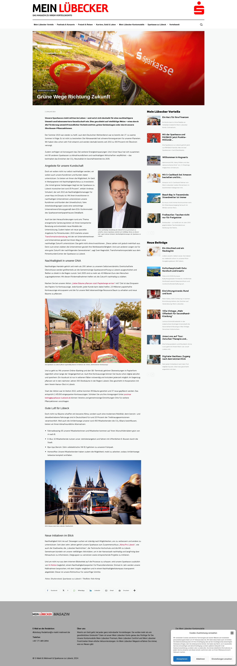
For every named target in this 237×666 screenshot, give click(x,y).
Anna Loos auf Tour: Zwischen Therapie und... (175, 338)
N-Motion (53, 565)
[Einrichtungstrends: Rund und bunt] (154, 294)
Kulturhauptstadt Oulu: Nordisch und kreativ (174, 269)
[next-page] (152, 233)
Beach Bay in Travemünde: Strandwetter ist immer (175, 196)
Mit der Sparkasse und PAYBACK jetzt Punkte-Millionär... (174, 137)
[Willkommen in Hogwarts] (154, 160)
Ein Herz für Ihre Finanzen (175, 117)
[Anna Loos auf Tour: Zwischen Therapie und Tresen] (154, 339)
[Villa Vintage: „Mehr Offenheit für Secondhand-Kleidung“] (154, 314)
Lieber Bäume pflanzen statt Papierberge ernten (93, 283)
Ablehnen (200, 659)
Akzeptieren (182, 659)
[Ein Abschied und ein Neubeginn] (154, 251)
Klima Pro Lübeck (127, 544)
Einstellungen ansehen (222, 659)
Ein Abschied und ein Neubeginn (173, 249)
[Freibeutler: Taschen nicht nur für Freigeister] (154, 218)
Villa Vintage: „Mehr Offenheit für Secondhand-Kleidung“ (176, 313)
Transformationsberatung (56, 236)
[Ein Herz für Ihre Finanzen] (154, 120)
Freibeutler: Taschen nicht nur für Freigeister (175, 216)
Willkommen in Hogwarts (175, 157)
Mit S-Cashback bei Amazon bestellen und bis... (176, 176)
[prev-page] (148, 233)
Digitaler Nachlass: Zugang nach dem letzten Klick (176, 358)
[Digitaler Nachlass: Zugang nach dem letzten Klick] (154, 359)
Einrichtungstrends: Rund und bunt (175, 292)
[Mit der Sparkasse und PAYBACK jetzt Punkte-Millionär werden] (154, 138)
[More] (134, 590)
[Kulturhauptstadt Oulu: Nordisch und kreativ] (154, 271)
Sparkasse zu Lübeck (46, 90)
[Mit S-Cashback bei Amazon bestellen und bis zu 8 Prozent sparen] (154, 178)
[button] (232, 633)
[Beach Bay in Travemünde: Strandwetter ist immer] (154, 198)
